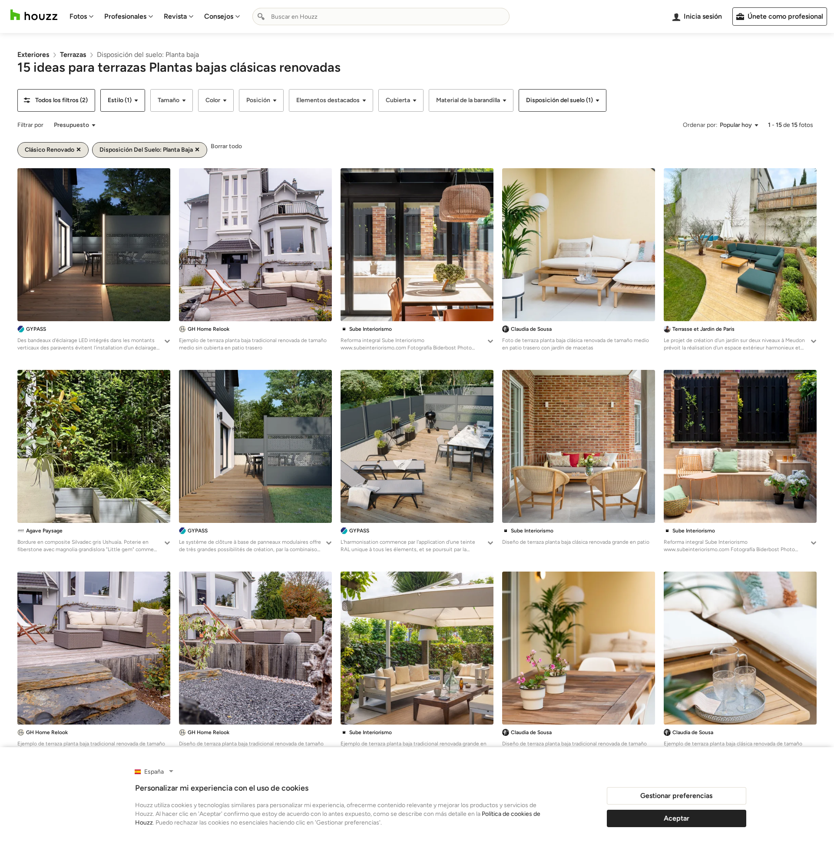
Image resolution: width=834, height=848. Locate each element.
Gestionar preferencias (676, 795)
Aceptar (676, 818)
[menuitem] (81, 16)
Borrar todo (226, 146)
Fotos (78, 16)
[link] (33, 54)
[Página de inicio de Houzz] (34, 15)
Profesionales (125, 16)
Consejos (218, 16)
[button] (56, 100)
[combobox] (381, 16)
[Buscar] (261, 16)
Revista (175, 16)
